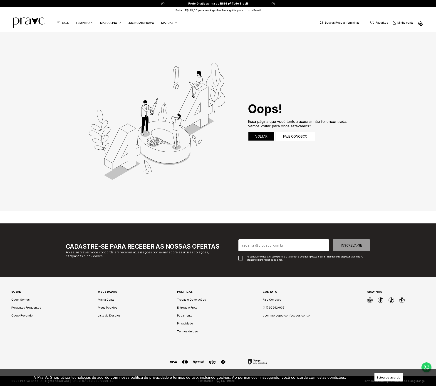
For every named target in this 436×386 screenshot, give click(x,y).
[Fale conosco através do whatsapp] (426, 367)
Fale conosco (295, 136)
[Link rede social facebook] (380, 300)
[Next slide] (273, 3)
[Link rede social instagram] (370, 300)
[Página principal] (29, 22)
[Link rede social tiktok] (391, 300)
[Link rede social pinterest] (402, 300)
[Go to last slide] (162, 3)
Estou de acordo (388, 377)
